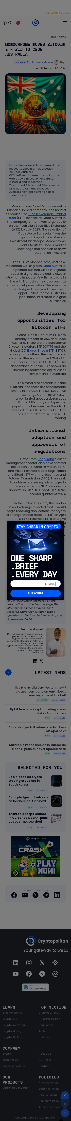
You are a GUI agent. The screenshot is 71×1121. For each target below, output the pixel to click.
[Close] (60, 524)
